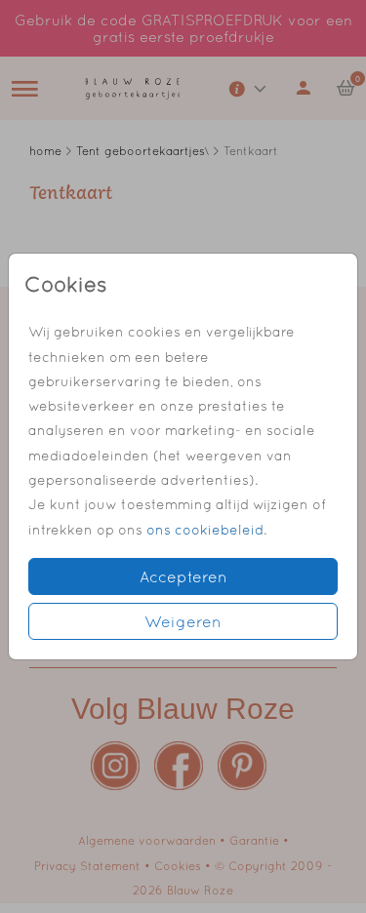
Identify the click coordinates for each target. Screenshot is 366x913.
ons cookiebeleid (205, 529)
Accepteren (183, 576)
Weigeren (183, 621)
